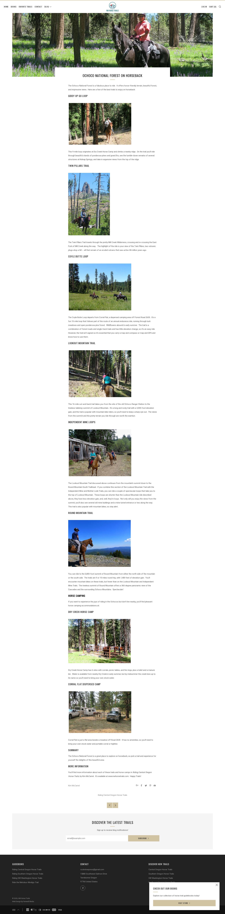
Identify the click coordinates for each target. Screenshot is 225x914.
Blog (47, 6)
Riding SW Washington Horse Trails (27, 878)
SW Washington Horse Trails (161, 878)
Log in (204, 6)
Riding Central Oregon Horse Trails (112, 795)
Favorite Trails (25, 6)
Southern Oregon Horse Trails (161, 874)
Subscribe (142, 838)
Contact (38, 6)
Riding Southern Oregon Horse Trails (27, 874)
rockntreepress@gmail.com (92, 869)
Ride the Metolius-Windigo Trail (25, 882)
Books (13, 6)
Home (6, 6)
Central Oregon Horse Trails (160, 869)
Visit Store (183, 903)
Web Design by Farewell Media (23, 901)
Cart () (212, 6)
